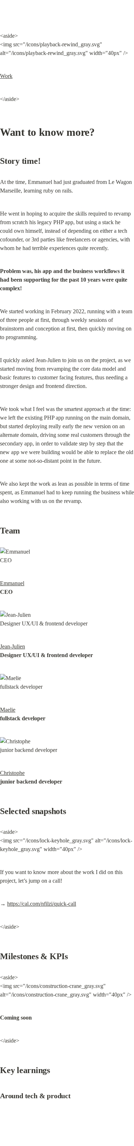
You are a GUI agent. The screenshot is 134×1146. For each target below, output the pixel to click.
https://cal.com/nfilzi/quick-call (41, 904)
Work (6, 76)
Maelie (7, 710)
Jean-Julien (12, 646)
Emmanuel (12, 583)
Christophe (12, 773)
